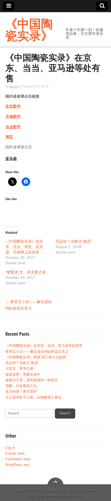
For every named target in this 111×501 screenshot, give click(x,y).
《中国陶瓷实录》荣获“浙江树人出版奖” (36, 357)
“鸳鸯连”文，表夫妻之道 (25, 272)
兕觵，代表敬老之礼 (21, 386)
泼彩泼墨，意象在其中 (22, 374)
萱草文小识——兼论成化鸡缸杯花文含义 (36, 352)
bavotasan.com (71, 495)
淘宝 (9, 137)
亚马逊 (11, 158)
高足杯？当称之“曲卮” (74, 241)
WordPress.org (17, 465)
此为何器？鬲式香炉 (21, 391)
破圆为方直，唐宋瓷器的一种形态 (31, 380)
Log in (10, 447)
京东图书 (12, 106)
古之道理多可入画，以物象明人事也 (33, 397)
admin (13, 86)
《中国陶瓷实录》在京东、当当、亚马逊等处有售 (43, 346)
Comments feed (17, 459)
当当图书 (12, 127)
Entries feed (14, 453)
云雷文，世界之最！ (21, 368)
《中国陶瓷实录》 (29, 29)
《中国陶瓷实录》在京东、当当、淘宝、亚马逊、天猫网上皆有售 (24, 246)
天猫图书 (12, 116)
